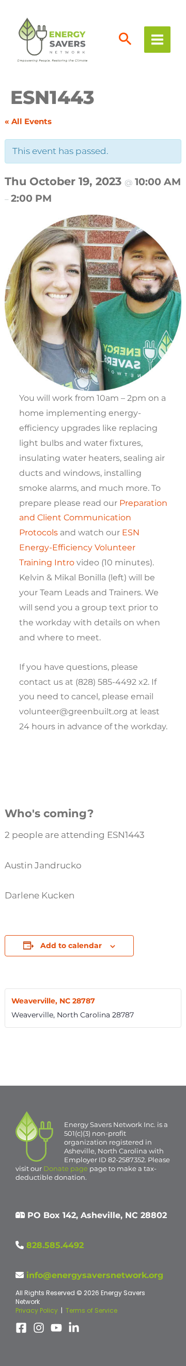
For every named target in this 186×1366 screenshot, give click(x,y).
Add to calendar (71, 945)
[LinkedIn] (74, 1327)
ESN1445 (150, 1055)
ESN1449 (36, 1055)
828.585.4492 (55, 1245)
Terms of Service (91, 1310)
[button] (125, 39)
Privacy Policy (37, 1310)
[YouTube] (56, 1327)
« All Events (28, 121)
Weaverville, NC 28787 (53, 1000)
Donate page (65, 1168)
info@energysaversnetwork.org (94, 1275)
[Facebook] (21, 1327)
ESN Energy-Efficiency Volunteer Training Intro (79, 547)
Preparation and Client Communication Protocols (93, 518)
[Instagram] (38, 1327)
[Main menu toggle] (157, 39)
